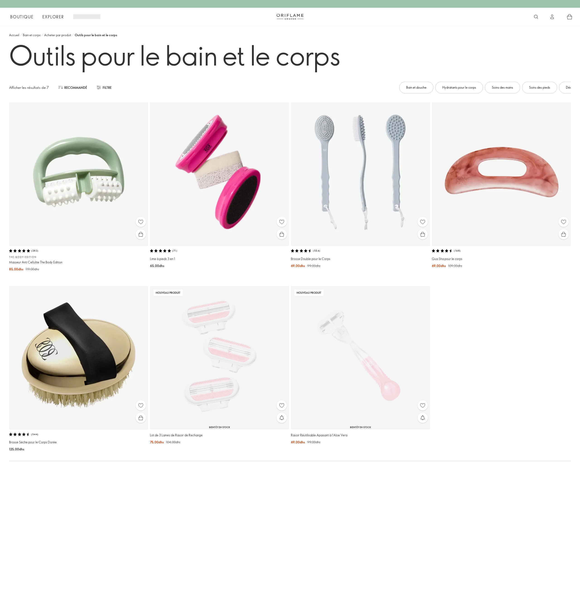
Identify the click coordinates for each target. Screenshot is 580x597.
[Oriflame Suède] (290, 16)
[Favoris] (141, 222)
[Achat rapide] (141, 234)
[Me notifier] (282, 418)
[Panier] (569, 17)
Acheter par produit (57, 35)
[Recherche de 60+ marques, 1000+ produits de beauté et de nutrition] (536, 16)
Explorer (53, 16)
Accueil (14, 35)
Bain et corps (32, 35)
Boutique (21, 16)
